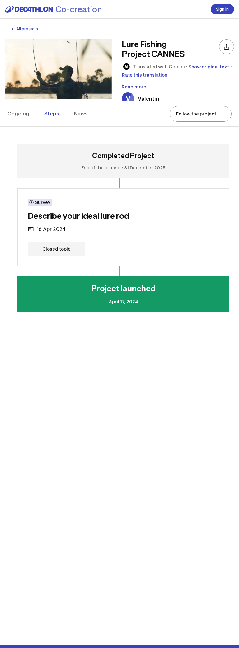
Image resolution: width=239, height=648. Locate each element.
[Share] (226, 46)
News (81, 113)
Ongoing (18, 113)
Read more (134, 86)
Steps (51, 113)
